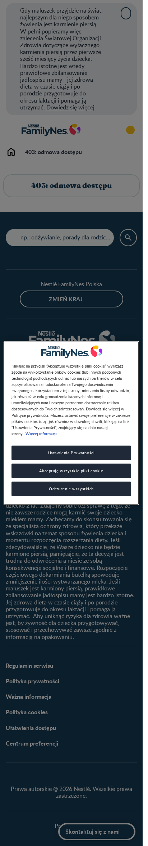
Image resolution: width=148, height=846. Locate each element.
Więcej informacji (41, 433)
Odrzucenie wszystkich (71, 488)
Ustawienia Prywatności (71, 452)
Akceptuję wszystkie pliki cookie (71, 470)
